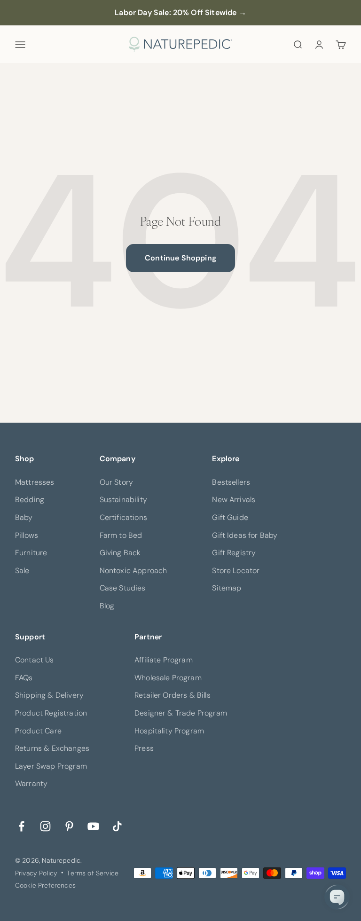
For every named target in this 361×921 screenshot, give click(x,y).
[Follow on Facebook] (21, 826)
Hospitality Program (169, 731)
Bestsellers (231, 482)
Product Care (38, 731)
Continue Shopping (180, 258)
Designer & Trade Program (180, 713)
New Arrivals (233, 499)
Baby (24, 517)
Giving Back (120, 553)
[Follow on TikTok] (117, 826)
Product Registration (51, 713)
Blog (107, 606)
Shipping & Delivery (49, 695)
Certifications (123, 517)
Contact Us (34, 660)
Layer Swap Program (51, 766)
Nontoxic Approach (133, 570)
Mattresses (35, 482)
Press (144, 748)
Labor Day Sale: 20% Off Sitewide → (180, 12)
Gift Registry (234, 553)
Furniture (31, 553)
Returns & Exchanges (52, 748)
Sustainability (123, 499)
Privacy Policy (36, 873)
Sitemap (226, 588)
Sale (22, 570)
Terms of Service (92, 873)
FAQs (24, 678)
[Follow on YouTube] (93, 826)
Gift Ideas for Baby (244, 535)
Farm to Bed (121, 535)
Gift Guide (230, 517)
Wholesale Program (168, 678)
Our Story (116, 482)
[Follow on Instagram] (45, 826)
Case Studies (123, 588)
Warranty (31, 783)
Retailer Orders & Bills (172, 695)
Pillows (26, 535)
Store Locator (235, 570)
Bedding (29, 499)
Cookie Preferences (45, 885)
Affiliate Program (163, 660)
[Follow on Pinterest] (69, 826)
